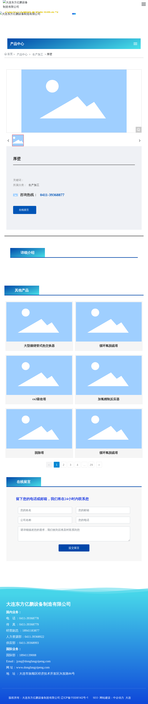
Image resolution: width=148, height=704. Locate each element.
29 (91, 464)
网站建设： (106, 697)
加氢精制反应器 (108, 399)
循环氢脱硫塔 (108, 345)
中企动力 (118, 697)
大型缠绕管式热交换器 (39, 345)
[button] (74, 14)
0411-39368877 (52, 195)
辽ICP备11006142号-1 (74, 697)
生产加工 (37, 54)
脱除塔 (39, 452)
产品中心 (22, 54)
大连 (128, 697)
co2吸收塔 (39, 399)
